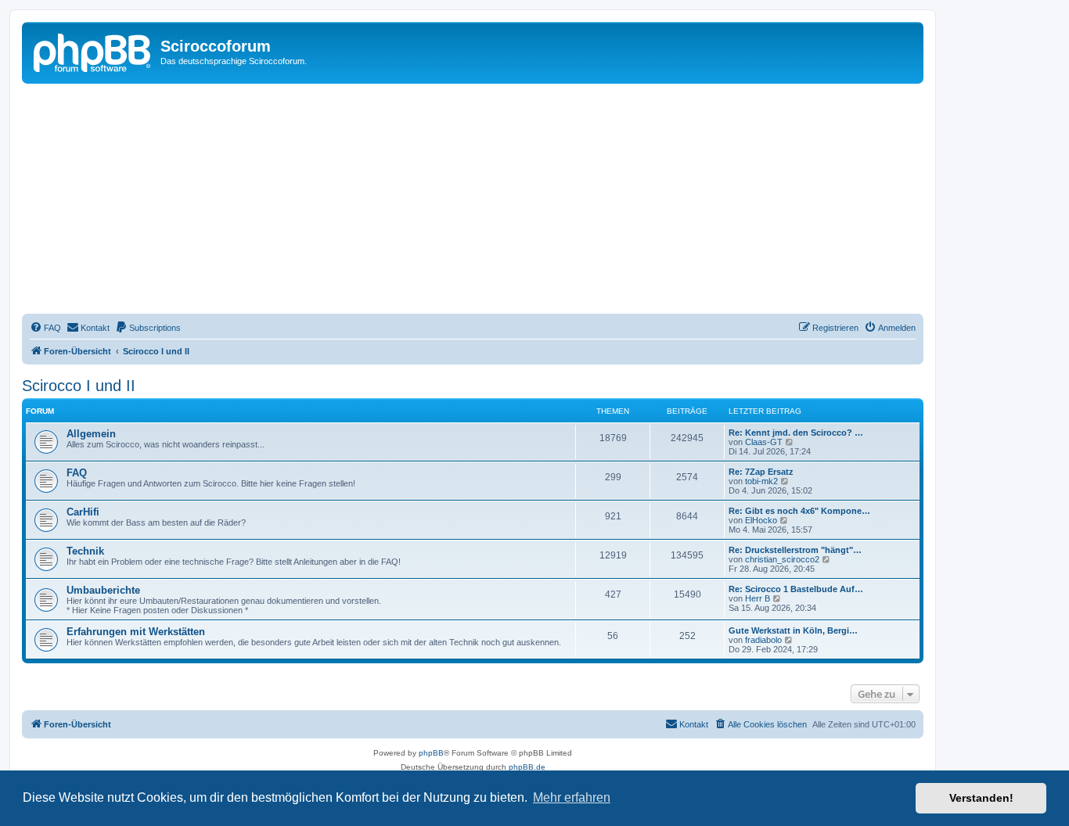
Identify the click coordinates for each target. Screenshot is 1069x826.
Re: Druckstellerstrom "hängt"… (795, 550)
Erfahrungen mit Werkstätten (136, 631)
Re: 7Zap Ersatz (761, 471)
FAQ (77, 473)
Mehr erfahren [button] (571, 797)
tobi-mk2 (761, 481)
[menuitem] (45, 327)
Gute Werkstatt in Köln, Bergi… (793, 630)
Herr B (757, 598)
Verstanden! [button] (981, 798)
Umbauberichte (103, 590)
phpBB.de (527, 767)
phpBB (431, 753)
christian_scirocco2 (782, 559)
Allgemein (91, 434)
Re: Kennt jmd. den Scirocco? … (796, 432)
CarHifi (83, 512)
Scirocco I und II (78, 385)
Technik (85, 551)
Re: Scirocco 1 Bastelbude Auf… (796, 589)
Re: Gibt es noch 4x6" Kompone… (799, 510)
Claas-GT (764, 442)
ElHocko (761, 520)
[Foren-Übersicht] (93, 51)
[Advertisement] (491, 201)
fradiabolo (763, 640)
